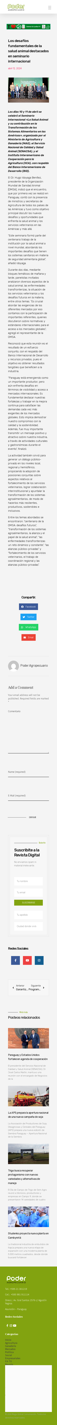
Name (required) (17, 771)
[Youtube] (14, 1325)
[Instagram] (11, 1325)
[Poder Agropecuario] (17, 7)
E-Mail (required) (17, 795)
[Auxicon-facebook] (7, 1325)
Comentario (14, 711)
